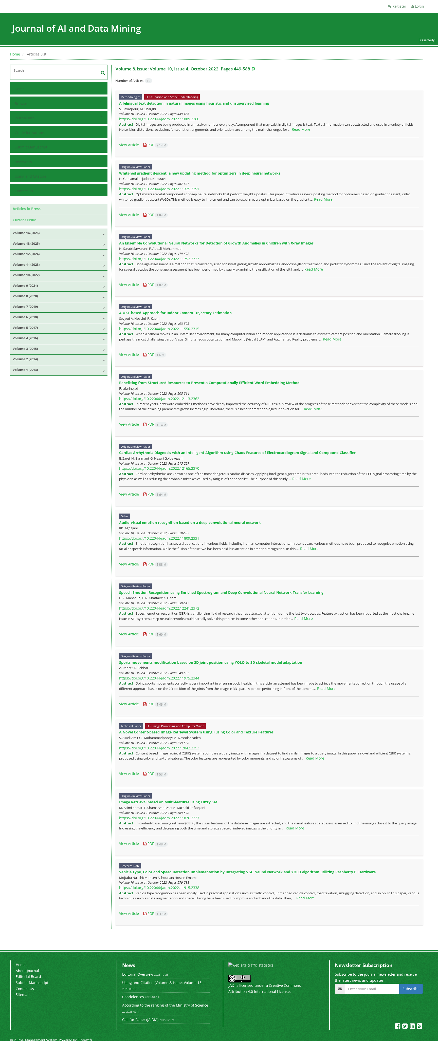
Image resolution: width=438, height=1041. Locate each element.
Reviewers (23, 161)
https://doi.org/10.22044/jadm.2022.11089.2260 (159, 119)
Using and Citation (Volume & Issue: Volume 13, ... (164, 982)
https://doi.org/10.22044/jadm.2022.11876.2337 (159, 818)
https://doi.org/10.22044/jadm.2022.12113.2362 (159, 398)
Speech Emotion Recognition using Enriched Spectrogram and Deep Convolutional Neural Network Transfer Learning (221, 592)
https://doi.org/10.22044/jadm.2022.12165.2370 (159, 468)
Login (419, 6)
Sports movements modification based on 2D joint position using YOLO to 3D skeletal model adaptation (210, 662)
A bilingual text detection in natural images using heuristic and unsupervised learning (194, 103)
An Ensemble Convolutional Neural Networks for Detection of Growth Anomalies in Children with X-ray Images (216, 243)
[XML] (253, 69)
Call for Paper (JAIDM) (140, 1019)
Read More (301, 129)
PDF (156, 144)
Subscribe (411, 988)
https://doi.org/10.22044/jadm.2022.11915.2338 (159, 887)
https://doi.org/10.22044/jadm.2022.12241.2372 (159, 608)
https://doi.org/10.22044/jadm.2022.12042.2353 (159, 748)
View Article (129, 144)
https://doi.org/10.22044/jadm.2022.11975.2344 (159, 678)
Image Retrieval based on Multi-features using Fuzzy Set (168, 802)
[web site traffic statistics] (250, 964)
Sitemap (23, 994)
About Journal (27, 970)
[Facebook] (398, 1027)
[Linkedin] (412, 1027)
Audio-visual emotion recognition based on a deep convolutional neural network (190, 522)
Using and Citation (30, 176)
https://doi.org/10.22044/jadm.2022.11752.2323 (159, 258)
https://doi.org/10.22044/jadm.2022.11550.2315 (159, 328)
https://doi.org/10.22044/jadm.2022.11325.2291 (159, 188)
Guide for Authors (30, 132)
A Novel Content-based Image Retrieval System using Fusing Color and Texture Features (196, 732)
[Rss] (419, 1027)
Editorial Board (28, 976)
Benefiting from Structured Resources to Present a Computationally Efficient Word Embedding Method (209, 382)
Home (15, 54)
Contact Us (24, 190)
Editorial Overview (137, 974)
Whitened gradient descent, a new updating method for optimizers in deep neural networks (199, 173)
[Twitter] (405, 1027)
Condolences (133, 996)
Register (398, 6)
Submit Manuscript (31, 147)
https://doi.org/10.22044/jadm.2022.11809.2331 (159, 538)
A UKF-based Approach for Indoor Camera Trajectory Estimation (175, 312)
